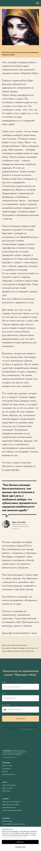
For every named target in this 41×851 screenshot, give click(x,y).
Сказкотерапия (6, 768)
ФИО (4, 682)
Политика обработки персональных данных (13, 824)
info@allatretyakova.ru (11, 757)
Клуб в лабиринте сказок (9, 807)
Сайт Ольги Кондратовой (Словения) (12, 810)
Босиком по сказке (7, 765)
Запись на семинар (7, 788)
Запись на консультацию (8, 785)
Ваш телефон (6, 705)
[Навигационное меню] (37, 3)
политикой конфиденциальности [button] (27, 729)
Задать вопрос (6, 791)
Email (3, 693)
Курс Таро (5, 771)
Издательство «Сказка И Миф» (10, 804)
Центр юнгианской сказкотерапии (11, 801)
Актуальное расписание (8, 774)
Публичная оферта (7, 821)
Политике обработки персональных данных (14, 837)
